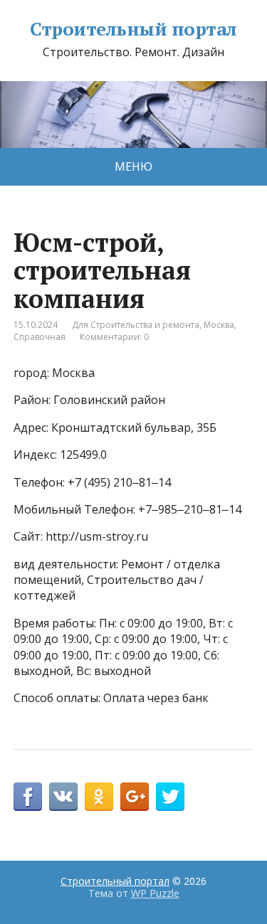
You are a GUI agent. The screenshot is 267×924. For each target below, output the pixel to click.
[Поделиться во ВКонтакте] (63, 796)
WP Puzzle (155, 893)
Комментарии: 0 (114, 337)
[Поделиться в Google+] (134, 796)
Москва (219, 325)
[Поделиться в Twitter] (170, 796)
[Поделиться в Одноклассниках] (99, 796)
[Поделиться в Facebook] (28, 796)
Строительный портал (133, 29)
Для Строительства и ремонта (135, 325)
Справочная (40, 337)
